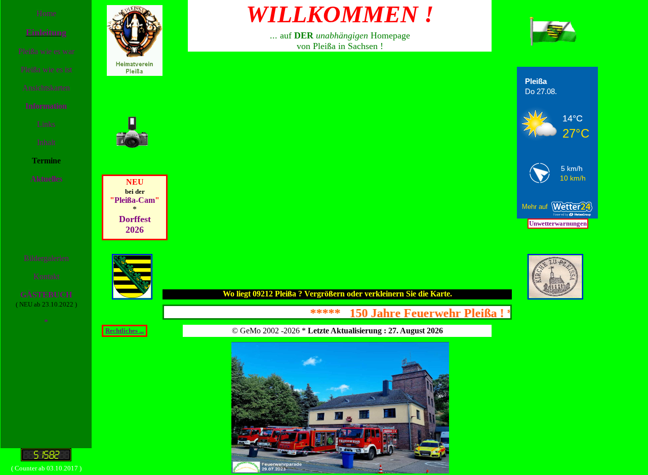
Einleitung (46, 32)
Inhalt (46, 142)
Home (46, 13)
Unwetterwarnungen (558, 223)
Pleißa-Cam (134, 200)
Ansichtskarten (46, 87)
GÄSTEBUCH (46, 294)
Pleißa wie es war (46, 51)
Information (46, 106)
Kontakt (46, 276)
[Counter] (46, 458)
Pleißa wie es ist (46, 69)
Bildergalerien (46, 258)
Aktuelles (46, 179)
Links (46, 124)
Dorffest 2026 (135, 224)
